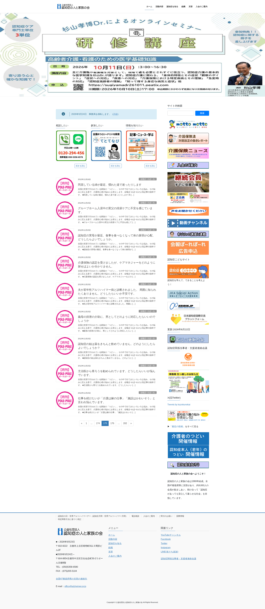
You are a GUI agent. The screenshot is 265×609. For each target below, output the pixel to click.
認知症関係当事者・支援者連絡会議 (178, 558)
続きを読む (80, 166)
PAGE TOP (256, 588)
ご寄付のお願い (165, 516)
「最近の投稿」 (177, 426)
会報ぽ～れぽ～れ (148, 179)
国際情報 (180, 516)
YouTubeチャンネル (171, 535)
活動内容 (112, 539)
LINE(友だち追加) (169, 552)
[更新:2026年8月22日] (188, 338)
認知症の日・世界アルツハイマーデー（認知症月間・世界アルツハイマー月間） (93, 516)
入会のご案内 (149, 516)
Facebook (166, 539)
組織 (110, 547)
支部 (110, 552)
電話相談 (135, 516)
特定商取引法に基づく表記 (69, 519)
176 (112, 424)
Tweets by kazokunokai (178, 404)
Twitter (164, 543)
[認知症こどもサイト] (188, 271)
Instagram (165, 547)
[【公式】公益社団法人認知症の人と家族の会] (188, 223)
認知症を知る (115, 543)
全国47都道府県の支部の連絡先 (71, 579)
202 (125, 424)
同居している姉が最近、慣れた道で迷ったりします (109, 184)
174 (98, 424)
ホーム (111, 535)
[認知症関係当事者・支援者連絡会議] (188, 359)
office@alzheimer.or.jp (75, 586)
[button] (20, 55)
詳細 (115, 114)
